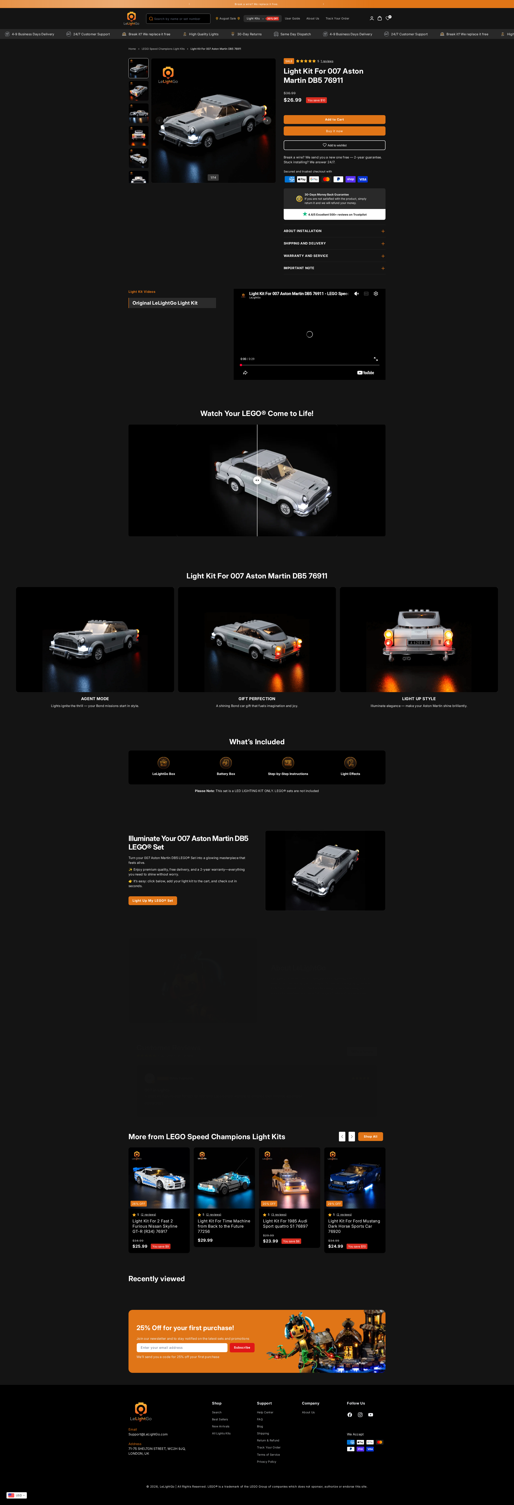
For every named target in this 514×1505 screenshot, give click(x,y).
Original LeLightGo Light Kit (165, 303)
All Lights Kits (221, 1433)
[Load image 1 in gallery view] (138, 68)
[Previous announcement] (189, 4)
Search (217, 1412)
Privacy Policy (266, 1461)
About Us (308, 1412)
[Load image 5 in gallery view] (138, 158)
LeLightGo (167, 1486)
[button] (263, 18)
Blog (260, 1426)
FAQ (260, 1419)
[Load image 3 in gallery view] (138, 113)
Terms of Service (268, 1454)
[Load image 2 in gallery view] (138, 91)
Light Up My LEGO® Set (153, 901)
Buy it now (334, 131)
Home (132, 48)
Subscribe (242, 1347)
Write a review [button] (362, 1051)
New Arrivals (220, 1426)
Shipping (263, 1433)
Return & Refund (268, 1440)
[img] (360, 1078)
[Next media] (267, 121)
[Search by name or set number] (151, 18)
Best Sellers (220, 1419)
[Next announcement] (323, 4)
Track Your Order (269, 1447)
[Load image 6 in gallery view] (138, 180)
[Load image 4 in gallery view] (138, 136)
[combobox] (178, 18)
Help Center (265, 1412)
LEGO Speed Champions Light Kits (163, 48)
